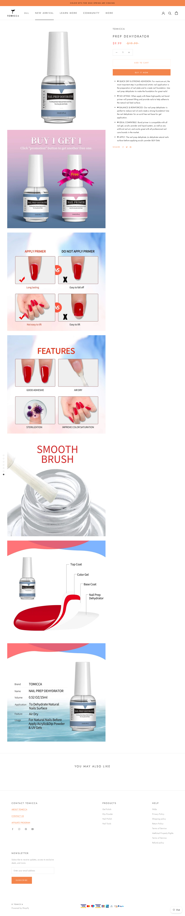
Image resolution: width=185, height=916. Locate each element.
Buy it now (141, 72)
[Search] (169, 13)
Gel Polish (106, 809)
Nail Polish (107, 818)
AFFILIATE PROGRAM (21, 822)
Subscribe (22, 880)
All (26, 13)
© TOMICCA (17, 904)
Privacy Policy (158, 814)
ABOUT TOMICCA (19, 809)
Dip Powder (107, 814)
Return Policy (157, 823)
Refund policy (158, 842)
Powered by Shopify (20, 908)
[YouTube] (33, 829)
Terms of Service (159, 828)
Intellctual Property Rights (162, 833)
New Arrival (44, 13)
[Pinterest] (130, 147)
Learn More (68, 13)
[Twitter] (127, 147)
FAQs (154, 809)
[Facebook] (123, 147)
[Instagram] (19, 829)
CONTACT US (18, 816)
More (109, 13)
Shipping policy (159, 818)
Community (91, 13)
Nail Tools (106, 823)
